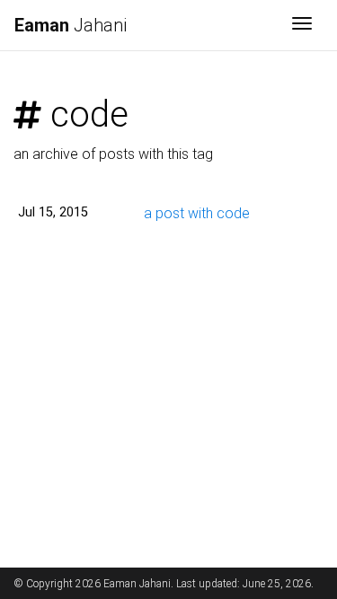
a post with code (197, 213)
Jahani (70, 25)
